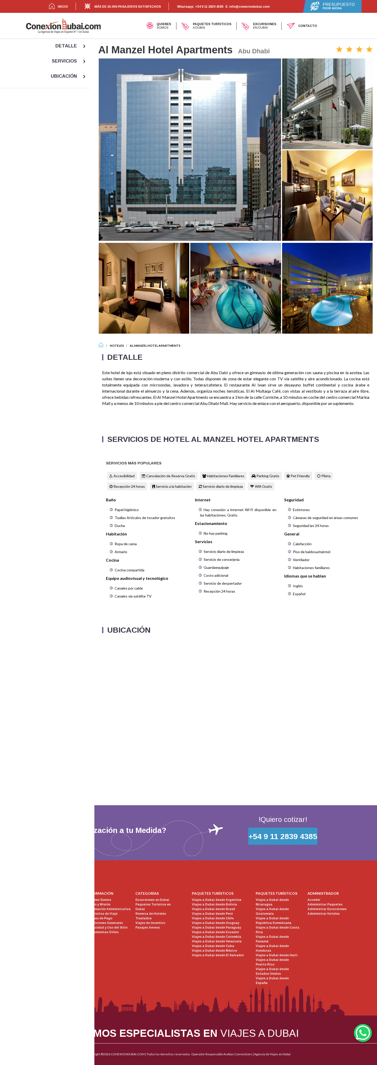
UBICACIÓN (64, 76)
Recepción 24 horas (129, 486)
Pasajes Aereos (147, 927)
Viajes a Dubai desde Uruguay (215, 923)
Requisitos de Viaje (102, 913)
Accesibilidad (124, 476)
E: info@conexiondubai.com (247, 6)
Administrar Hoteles (323, 913)
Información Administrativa (109, 909)
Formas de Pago (99, 918)
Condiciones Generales (105, 923)
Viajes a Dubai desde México (214, 950)
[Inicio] (101, 345)
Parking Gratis (267, 476)
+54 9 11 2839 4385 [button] (283, 836)
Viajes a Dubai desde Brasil (213, 909)
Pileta (326, 476)
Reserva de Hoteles (150, 913)
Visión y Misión (98, 904)
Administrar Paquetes (324, 904)
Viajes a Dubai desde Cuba (213, 946)
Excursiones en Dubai (152, 900)
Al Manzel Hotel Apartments (155, 345)
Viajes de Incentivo (150, 923)
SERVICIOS (64, 61)
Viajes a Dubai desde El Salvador (218, 955)
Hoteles (117, 345)
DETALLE (66, 45)
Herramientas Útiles (102, 932)
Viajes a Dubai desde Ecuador (215, 932)
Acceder (313, 900)
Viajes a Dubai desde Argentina (216, 900)
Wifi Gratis (263, 486)
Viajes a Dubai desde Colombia (216, 937)
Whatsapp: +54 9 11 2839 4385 (200, 6)
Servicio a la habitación (173, 486)
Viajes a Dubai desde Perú (212, 913)
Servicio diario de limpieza (222, 486)
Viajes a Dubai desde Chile (213, 918)
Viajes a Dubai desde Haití (276, 955)
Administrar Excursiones (326, 909)
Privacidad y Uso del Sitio (107, 927)
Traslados (143, 918)
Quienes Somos (99, 900)
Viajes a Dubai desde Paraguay (216, 927)
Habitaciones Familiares (225, 476)
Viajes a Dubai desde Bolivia (214, 904)
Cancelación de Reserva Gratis (170, 476)
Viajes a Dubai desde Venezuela (217, 941)
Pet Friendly (300, 476)
